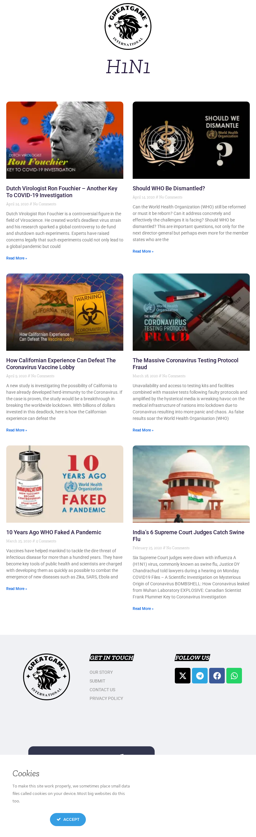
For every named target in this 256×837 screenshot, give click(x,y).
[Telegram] (200, 675)
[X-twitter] (182, 675)
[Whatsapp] (234, 675)
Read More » (16, 258)
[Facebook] (217, 675)
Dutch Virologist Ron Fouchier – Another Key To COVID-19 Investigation (61, 191)
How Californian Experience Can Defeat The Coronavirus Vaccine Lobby (61, 363)
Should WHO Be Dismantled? (169, 188)
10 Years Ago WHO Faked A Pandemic (53, 532)
